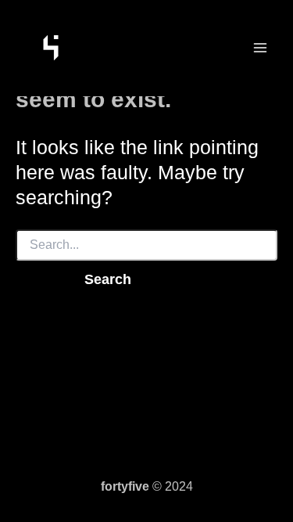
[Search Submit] (37, 279)
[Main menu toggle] (259, 48)
